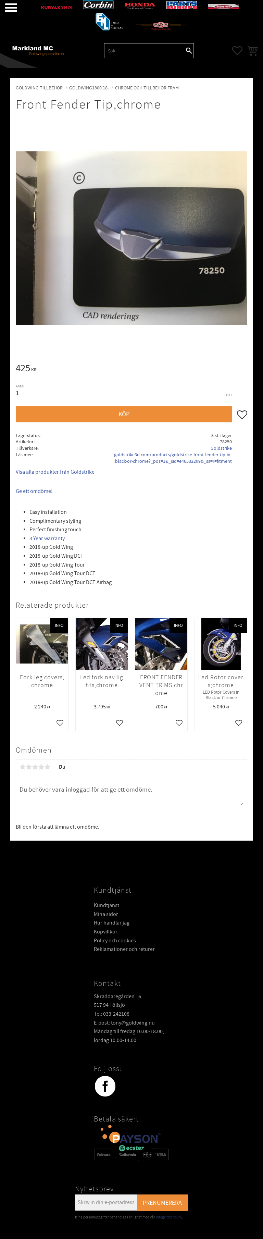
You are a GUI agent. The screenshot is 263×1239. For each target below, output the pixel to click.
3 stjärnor (35, 767)
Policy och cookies (115, 940)
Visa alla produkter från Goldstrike (55, 472)
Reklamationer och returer (124, 949)
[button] (6, 8)
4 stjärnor (41, 767)
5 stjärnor (47, 767)
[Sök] (189, 51)
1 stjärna (23, 767)
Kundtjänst (106, 905)
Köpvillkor (105, 931)
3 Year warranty (47, 538)
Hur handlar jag (111, 922)
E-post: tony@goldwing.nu (124, 1022)
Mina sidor (106, 914)
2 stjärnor (29, 767)
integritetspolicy (169, 1217)
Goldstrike (221, 448)
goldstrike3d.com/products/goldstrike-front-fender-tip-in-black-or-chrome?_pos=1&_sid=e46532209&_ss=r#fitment (173, 457)
